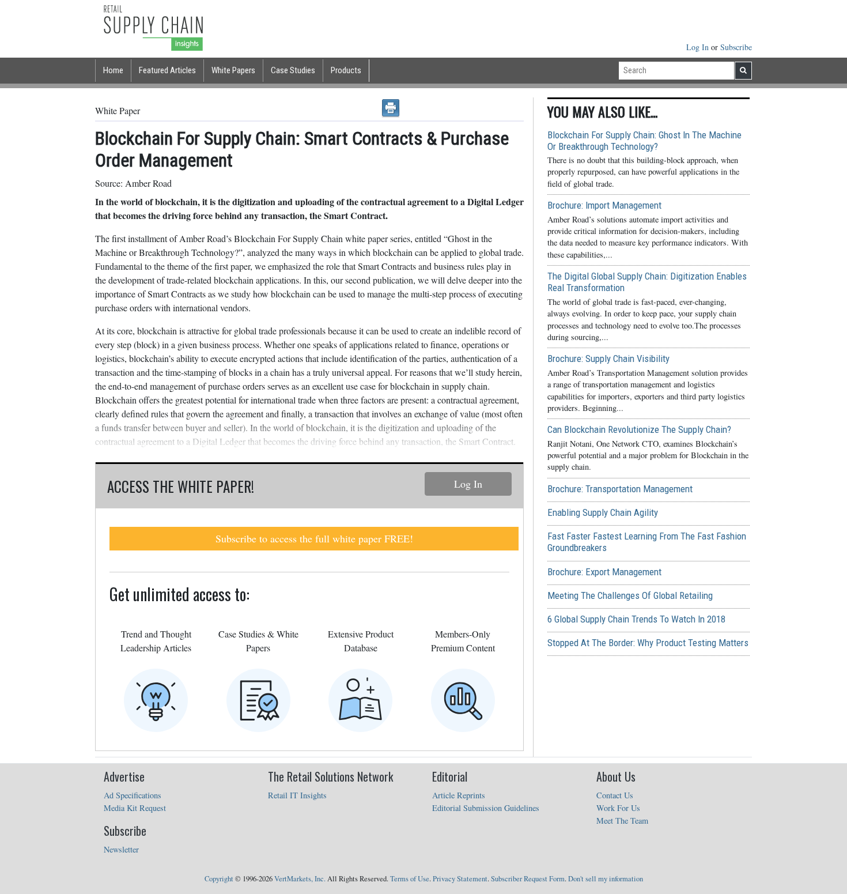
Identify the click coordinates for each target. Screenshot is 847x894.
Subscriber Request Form (528, 879)
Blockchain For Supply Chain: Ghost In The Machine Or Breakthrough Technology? (644, 140)
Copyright (219, 879)
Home (113, 70)
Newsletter (121, 849)
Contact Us (614, 795)
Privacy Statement (460, 879)
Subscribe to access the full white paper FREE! (314, 538)
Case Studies (293, 70)
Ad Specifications (132, 795)
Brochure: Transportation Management (620, 489)
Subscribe (736, 47)
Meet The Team (622, 820)
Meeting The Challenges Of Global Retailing (630, 595)
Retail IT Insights (297, 795)
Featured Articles (167, 70)
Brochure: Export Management (604, 572)
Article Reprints (458, 795)
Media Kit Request (135, 807)
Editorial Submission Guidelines (485, 807)
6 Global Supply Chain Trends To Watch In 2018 (636, 619)
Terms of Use (409, 879)
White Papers (233, 70)
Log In (698, 47)
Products (346, 70)
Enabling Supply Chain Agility (602, 512)
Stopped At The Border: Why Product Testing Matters (647, 642)
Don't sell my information (605, 879)
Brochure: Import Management (604, 205)
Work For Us (618, 807)
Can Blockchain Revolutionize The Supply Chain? (639, 429)
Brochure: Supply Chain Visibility (608, 358)
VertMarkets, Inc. (300, 879)
